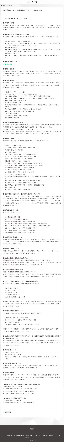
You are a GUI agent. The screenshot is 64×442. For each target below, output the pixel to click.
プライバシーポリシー (36, 437)
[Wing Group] (32, 2)
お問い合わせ (26, 437)
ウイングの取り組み (36, 435)
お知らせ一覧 (8, 412)
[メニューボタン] (2, 2)
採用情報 (51, 435)
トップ (5, 435)
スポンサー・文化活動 (19, 435)
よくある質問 (57, 435)
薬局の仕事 (28, 435)
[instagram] (33, 429)
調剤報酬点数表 (7, 64)
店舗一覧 (45, 435)
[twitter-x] (31, 429)
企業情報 (10, 435)
